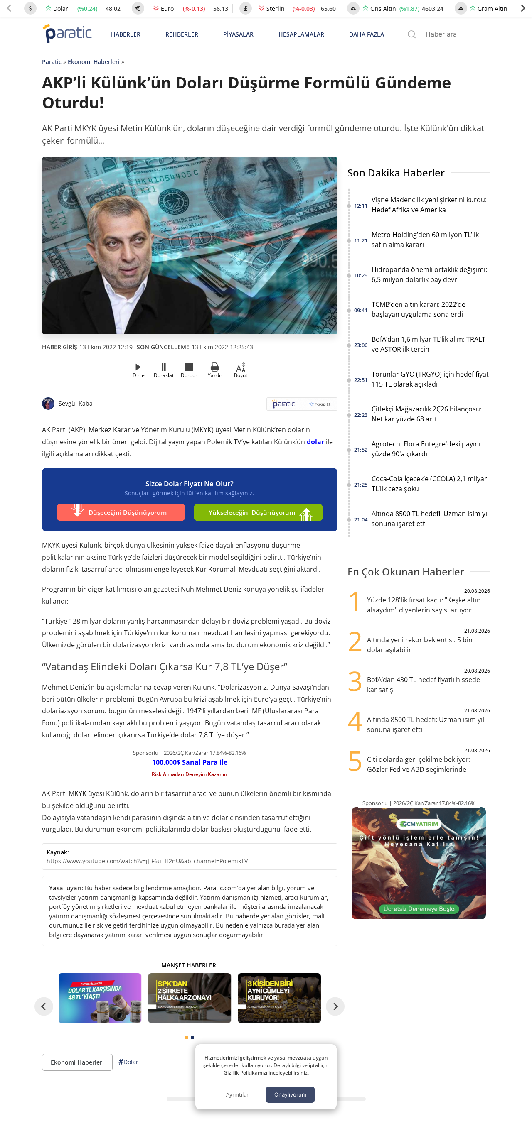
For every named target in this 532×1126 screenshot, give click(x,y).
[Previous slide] (9, 8)
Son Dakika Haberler (396, 172)
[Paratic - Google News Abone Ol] (301, 406)
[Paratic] (67, 34)
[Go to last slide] (43, 1006)
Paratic (52, 62)
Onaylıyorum (290, 1094)
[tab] (186, 1037)
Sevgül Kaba (76, 403)
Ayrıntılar (237, 1094)
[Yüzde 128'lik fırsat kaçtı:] (279, 998)
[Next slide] (523, 8)
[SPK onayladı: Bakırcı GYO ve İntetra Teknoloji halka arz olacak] (189, 998)
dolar (315, 441)
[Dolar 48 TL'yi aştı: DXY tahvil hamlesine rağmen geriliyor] (100, 998)
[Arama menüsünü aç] (411, 34)
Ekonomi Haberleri (94, 62)
